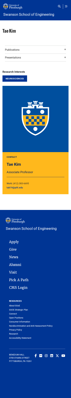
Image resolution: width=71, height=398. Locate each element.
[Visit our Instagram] (46, 355)
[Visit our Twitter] (57, 355)
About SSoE (14, 305)
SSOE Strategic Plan (18, 309)
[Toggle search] (60, 6)
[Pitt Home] (35, 8)
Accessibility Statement (20, 338)
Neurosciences (15, 78)
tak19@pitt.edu (15, 187)
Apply (14, 242)
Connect (13, 313)
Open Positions (16, 317)
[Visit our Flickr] (40, 355)
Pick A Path (19, 280)
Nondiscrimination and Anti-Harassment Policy (31, 325)
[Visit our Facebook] (36, 355)
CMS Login (18, 287)
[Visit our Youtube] (63, 355)
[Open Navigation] (66, 6)
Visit (13, 272)
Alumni (15, 265)
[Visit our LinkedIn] (51, 355)
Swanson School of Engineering (28, 14)
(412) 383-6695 (21, 183)
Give (13, 249)
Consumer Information (19, 321)
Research (13, 333)
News (13, 257)
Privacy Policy (15, 329)
